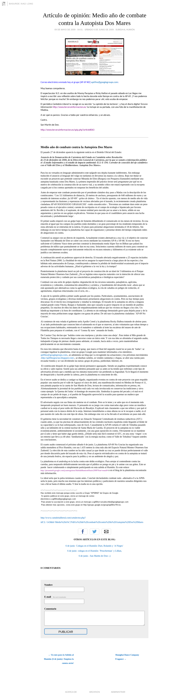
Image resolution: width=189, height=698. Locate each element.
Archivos (94, 692)
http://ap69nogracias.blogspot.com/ (57, 358)
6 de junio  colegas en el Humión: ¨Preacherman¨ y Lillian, (94, 551)
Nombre (48, 585)
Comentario (50, 609)
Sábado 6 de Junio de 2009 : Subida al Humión (110, 29)
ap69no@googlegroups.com (104, 82)
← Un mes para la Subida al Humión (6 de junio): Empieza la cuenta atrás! (59, 659)
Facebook (82, 531)
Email (106, 531)
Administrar (118, 692)
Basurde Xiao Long (21, 4)
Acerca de (71, 692)
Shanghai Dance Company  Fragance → (127, 657)
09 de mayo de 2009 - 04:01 (68, 29)
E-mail (55, 597)
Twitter (94, 531)
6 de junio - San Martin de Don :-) (94, 556)
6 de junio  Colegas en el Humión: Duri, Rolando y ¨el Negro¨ (94, 546)
